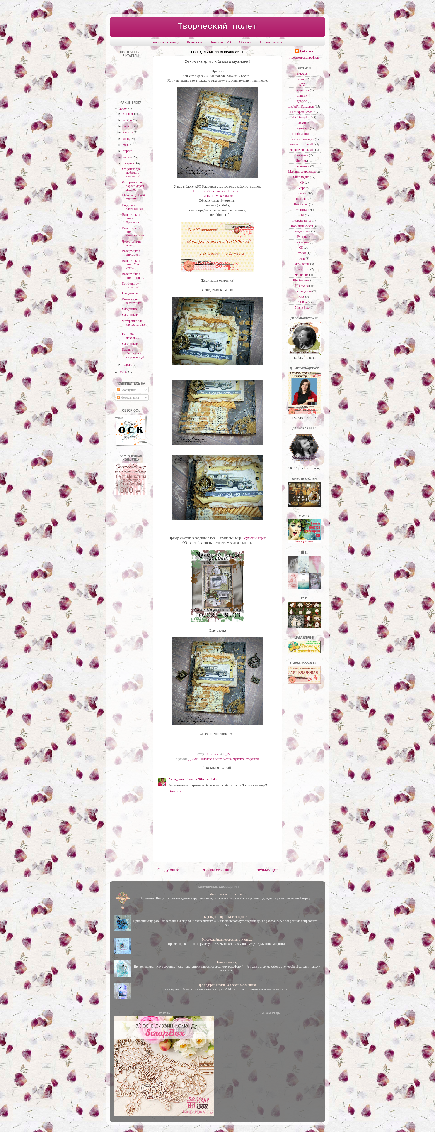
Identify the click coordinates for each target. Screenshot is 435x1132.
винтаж (302, 95)
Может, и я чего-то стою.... (226, 894)
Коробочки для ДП (301, 150)
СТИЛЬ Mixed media (217, 195)
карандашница (302, 134)
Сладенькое (130, 315)
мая (125, 145)
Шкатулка (302, 286)
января (128, 365)
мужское (238, 759)
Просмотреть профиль (304, 57)
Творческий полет (217, 26)
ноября (128, 120)
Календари (302, 128)
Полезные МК (220, 42)
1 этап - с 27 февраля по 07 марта (217, 191)
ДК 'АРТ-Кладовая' (201, 759)
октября (128, 126)
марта (127, 157)
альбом (302, 74)
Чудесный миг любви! (131, 243)
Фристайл (302, 275)
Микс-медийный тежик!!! (133, 197)
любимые (302, 155)
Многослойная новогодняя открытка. (227, 939)
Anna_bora (176, 779)
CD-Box (302, 302)
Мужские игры (254, 537)
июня (127, 139)
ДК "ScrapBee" (302, 117)
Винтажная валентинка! (132, 301)
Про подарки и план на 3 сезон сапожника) (227, 985)
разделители (302, 231)
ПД (302, 215)
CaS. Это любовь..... (130, 336)
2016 (122, 108)
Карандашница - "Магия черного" (227, 917)
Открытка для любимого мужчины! (131, 172)
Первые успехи (272, 42)
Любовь (301, 161)
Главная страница (165, 42)
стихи (302, 253)
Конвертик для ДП (302, 144)
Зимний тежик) (226, 962)
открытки (252, 759)
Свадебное (302, 242)
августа (128, 132)
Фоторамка (302, 269)
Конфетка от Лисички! (130, 285)
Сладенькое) (130, 293)
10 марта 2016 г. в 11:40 (201, 779)
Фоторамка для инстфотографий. (134, 324)
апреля (128, 151)
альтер (302, 79)
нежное (301, 199)
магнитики (302, 166)
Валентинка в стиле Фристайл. (131, 218)
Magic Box (302, 307)
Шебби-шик (301, 280)
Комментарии (129, 397)
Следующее (168, 869)
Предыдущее (266, 869)
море (302, 188)
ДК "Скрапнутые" (301, 112)
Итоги (302, 123)
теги (302, 258)
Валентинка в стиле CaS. (131, 253)
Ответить (175, 791)
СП (301, 247)
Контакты (194, 42)
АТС (302, 85)
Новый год (301, 204)
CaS (301, 296)
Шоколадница (302, 291)
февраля (129, 163)
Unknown (306, 51)
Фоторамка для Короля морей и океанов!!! (134, 185)
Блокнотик (302, 90)
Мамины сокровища (302, 171)
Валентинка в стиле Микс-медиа (132, 264)
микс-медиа (223, 759)
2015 (122, 372)
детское (302, 101)
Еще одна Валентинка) (132, 207)
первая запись (301, 220)
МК (302, 182)
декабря (128, 114)
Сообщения (128, 390)
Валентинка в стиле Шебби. (133, 275)
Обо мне (245, 42)
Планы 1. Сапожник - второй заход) (133, 353)
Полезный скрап (302, 226)
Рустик (302, 237)
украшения (302, 264)
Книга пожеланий (302, 139)
